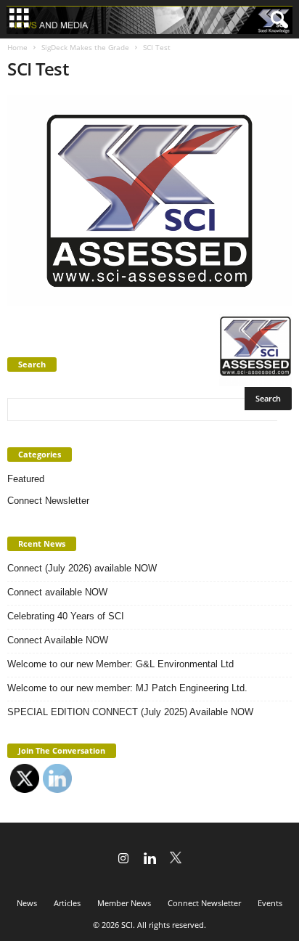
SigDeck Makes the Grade (85, 47)
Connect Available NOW (57, 640)
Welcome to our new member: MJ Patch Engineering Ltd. (127, 688)
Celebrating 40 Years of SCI (65, 616)
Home (17, 47)
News (27, 902)
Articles (67, 902)
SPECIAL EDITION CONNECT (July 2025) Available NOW (130, 711)
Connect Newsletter (48, 500)
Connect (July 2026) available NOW (82, 568)
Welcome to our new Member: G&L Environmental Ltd (120, 664)
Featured (25, 478)
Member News (124, 902)
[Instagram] (123, 859)
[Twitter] (175, 859)
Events (270, 902)
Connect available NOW (57, 592)
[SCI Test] (149, 200)
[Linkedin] (149, 859)
